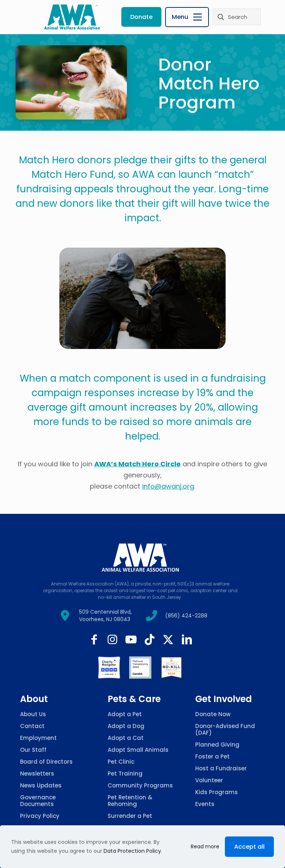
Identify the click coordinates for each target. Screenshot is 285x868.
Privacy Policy (39, 816)
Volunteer (209, 780)
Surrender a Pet (130, 816)
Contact (32, 726)
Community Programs (140, 785)
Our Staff (33, 750)
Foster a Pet (212, 756)
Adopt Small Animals (138, 750)
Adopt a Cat (126, 738)
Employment (38, 738)
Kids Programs (216, 792)
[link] (109, 667)
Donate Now (212, 714)
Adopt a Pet (125, 714)
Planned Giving (217, 744)
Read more (205, 846)
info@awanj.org (168, 486)
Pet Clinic (121, 762)
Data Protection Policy (132, 851)
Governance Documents (38, 800)
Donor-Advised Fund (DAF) (225, 729)
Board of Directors (46, 762)
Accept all (249, 846)
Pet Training (125, 773)
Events (204, 804)
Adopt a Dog (126, 726)
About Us (33, 714)
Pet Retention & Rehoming (130, 800)
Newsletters (37, 773)
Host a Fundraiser (221, 768)
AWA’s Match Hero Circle (137, 464)
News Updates (41, 785)
